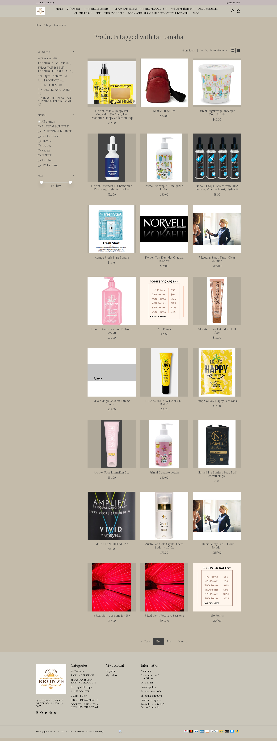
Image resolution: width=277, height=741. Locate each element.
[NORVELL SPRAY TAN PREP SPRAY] (112, 516)
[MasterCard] (191, 731)
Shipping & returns (151, 695)
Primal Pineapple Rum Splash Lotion (164, 187)
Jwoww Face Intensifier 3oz (112, 472)
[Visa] (196, 731)
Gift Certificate (51, 136)
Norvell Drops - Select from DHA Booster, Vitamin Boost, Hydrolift (217, 187)
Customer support (151, 700)
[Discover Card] (207, 731)
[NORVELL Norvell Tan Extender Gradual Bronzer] (164, 229)
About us (146, 671)
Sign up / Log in (233, 3)
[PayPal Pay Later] (237, 731)
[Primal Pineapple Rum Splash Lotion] (164, 158)
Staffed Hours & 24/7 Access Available (152, 706)
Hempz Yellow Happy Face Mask (216, 401)
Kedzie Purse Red (164, 111)
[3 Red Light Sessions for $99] (112, 587)
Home (59, 8)
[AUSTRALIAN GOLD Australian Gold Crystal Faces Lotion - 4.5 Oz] (164, 516)
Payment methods (151, 691)
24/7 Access (73, 8)
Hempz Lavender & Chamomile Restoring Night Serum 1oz (111, 187)
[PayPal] (221, 731)
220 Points (164, 329)
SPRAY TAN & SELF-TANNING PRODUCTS (53, 69)
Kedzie (46, 150)
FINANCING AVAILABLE (110, 13)
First (158, 641)
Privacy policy (148, 687)
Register (110, 671)
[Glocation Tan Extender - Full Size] (217, 301)
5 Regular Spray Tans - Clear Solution (217, 259)
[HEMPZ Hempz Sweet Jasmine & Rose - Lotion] (112, 301)
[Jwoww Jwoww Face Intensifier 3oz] (112, 444)
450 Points (217, 615)
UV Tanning (50, 165)
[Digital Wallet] (214, 731)
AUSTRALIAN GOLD (55, 126)
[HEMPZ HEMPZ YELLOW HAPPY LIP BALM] (164, 372)
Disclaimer (147, 682)
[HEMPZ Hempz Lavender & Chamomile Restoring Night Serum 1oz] (112, 158)
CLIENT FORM (83, 13)
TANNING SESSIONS (52, 63)
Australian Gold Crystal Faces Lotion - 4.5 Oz (164, 545)
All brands (48, 121)
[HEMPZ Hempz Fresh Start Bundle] (112, 229)
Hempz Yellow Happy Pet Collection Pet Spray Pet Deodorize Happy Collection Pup (112, 114)
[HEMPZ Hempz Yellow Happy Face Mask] (217, 372)
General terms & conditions (150, 677)
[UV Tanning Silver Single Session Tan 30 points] (112, 372)
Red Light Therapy (50, 76)
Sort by (204, 50)
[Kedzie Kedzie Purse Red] (164, 83)
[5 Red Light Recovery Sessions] (164, 587)
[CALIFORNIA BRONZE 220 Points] (164, 301)
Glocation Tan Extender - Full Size (217, 331)
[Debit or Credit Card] (227, 731)
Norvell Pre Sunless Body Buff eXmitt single (217, 474)
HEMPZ (47, 141)
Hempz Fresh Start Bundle (111, 257)
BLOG (195, 13)
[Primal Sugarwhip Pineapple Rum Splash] (217, 83)
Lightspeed (109, 731)
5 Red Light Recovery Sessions (164, 615)
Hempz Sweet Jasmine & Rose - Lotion (111, 331)
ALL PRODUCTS (208, 8)
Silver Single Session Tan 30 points (111, 402)
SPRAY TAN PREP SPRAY (111, 544)
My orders (111, 675)
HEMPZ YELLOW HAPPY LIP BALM (164, 402)
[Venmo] (232, 731)
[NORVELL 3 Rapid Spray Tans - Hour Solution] (217, 516)
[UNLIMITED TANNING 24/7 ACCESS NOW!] (149, 731)
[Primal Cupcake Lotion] (164, 444)
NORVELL (48, 155)
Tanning (47, 160)
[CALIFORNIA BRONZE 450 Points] (217, 587)
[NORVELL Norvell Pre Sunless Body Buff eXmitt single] (217, 444)
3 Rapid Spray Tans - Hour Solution (217, 545)
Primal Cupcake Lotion (164, 472)
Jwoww (46, 145)
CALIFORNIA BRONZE (57, 131)
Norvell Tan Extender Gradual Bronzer (164, 259)
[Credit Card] (186, 731)
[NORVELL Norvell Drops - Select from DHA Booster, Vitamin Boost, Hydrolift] (217, 158)
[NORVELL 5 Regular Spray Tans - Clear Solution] (217, 229)
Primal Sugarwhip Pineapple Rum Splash (217, 112)
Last (169, 641)
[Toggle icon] (232, 11)
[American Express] (202, 731)
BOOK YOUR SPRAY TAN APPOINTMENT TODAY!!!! (158, 13)
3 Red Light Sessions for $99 (111, 615)
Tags (48, 25)
